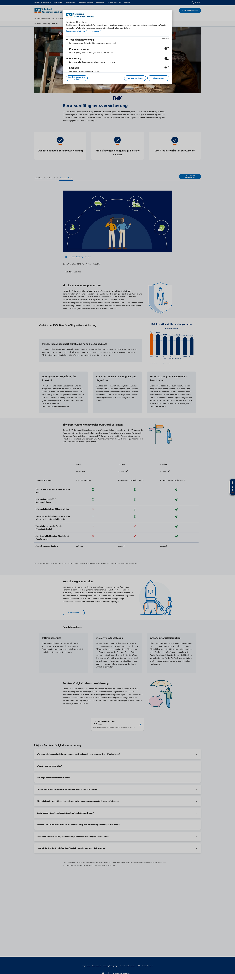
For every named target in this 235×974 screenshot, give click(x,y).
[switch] (166, 48)
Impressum (94, 31)
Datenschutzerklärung (75, 31)
